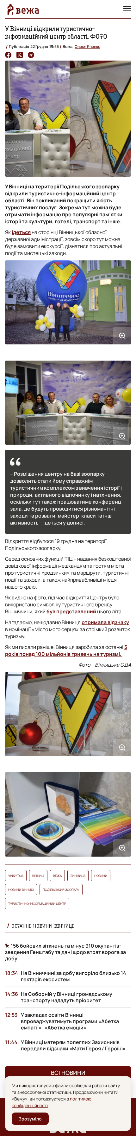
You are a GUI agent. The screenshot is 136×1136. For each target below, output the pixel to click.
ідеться (21, 232)
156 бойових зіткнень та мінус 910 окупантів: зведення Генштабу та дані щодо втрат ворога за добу (65, 952)
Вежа (57, 875)
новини (100, 875)
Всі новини (68, 1072)
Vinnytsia (15, 875)
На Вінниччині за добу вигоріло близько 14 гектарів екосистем (73, 976)
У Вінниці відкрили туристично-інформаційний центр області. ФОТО (56, 32)
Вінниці (38, 875)
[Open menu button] (127, 9)
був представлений (71, 611)
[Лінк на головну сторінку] (23, 9)
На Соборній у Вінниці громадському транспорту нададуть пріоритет (66, 997)
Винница (78, 875)
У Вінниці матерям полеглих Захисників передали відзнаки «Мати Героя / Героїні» (73, 1045)
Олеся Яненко (87, 46)
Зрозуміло (30, 1119)
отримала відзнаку (105, 622)
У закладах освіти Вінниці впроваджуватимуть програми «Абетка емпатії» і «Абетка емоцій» (70, 1021)
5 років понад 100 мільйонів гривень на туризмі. (66, 650)
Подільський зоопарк (61, 889)
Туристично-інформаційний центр (37, 903)
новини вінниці (21, 889)
